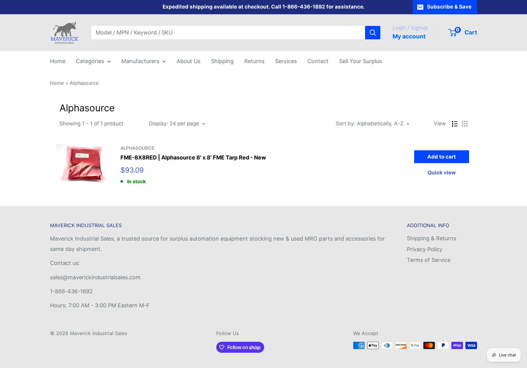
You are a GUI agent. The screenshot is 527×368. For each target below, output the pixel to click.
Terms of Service (428, 260)
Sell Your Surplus (360, 61)
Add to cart (441, 157)
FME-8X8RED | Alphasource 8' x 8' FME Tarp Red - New (193, 157)
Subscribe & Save (449, 7)
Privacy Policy (425, 249)
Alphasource (84, 83)
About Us (188, 61)
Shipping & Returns (431, 238)
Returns (254, 61)
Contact (317, 61)
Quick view (442, 173)
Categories (90, 61)
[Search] (372, 32)
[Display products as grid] (465, 124)
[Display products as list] (454, 124)
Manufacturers (140, 61)
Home (57, 61)
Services (286, 61)
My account (409, 36)
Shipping (222, 61)
